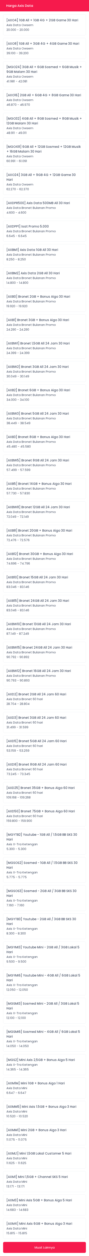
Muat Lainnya (45, 1247)
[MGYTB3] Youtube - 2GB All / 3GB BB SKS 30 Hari (41, 926)
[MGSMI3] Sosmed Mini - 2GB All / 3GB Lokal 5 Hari (42, 1010)
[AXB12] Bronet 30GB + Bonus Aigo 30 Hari (39, 559)
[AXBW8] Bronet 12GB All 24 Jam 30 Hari (38, 512)
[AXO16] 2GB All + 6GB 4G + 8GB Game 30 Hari (43, 100)
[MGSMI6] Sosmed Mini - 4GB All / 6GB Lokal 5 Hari (43, 1039)
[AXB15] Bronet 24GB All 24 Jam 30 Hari (37, 605)
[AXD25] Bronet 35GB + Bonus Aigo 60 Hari (40, 793)
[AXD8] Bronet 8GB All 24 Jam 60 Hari (36, 769)
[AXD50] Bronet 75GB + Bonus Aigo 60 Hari (40, 816)
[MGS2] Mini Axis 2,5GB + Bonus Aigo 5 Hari (40, 1065)
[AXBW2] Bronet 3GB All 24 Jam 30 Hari (37, 371)
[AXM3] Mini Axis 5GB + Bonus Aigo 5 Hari (39, 1205)
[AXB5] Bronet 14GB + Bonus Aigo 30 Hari (39, 488)
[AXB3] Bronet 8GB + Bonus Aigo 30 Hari (38, 442)
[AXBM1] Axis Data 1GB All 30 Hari (32, 254)
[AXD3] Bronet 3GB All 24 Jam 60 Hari (36, 722)
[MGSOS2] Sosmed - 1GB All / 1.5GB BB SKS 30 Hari (42, 870)
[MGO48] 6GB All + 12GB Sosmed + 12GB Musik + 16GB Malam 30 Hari (43, 154)
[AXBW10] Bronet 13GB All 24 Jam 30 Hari (38, 629)
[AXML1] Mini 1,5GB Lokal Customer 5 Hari (38, 1158)
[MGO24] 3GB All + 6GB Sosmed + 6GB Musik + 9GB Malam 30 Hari (44, 74)
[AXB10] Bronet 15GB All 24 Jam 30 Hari (37, 582)
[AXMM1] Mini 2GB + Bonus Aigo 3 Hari (36, 1135)
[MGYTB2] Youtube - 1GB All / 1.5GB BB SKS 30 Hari (41, 841)
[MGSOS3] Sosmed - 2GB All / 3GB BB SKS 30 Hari (41, 898)
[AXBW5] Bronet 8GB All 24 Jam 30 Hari (37, 465)
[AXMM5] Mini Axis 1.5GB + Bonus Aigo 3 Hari (41, 1111)
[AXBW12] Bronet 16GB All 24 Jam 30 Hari (38, 676)
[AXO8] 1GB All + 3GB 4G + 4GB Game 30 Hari (42, 48)
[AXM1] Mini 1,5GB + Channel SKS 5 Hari (37, 1182)
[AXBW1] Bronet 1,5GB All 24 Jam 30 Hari (38, 348)
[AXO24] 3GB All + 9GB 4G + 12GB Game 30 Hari (41, 182)
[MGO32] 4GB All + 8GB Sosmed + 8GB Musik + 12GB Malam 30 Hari (44, 125)
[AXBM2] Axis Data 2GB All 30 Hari (33, 278)
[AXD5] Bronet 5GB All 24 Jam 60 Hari (36, 746)
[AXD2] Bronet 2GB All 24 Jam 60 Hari (36, 699)
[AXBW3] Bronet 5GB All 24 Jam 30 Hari (37, 418)
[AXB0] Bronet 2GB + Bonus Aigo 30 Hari (38, 301)
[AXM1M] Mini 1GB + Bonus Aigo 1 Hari (35, 1088)
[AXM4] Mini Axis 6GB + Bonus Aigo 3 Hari (39, 1228)
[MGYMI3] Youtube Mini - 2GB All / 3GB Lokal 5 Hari (42, 954)
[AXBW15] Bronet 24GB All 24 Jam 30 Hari (39, 652)
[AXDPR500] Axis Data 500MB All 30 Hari (38, 208)
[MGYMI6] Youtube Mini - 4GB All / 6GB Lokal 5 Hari (43, 982)
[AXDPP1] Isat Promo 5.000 (31, 231)
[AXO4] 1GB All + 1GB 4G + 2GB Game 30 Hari (42, 25)
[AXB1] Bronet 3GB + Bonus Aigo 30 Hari (37, 325)
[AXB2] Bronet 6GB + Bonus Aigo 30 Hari (38, 395)
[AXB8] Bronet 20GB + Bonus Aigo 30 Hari (39, 535)
